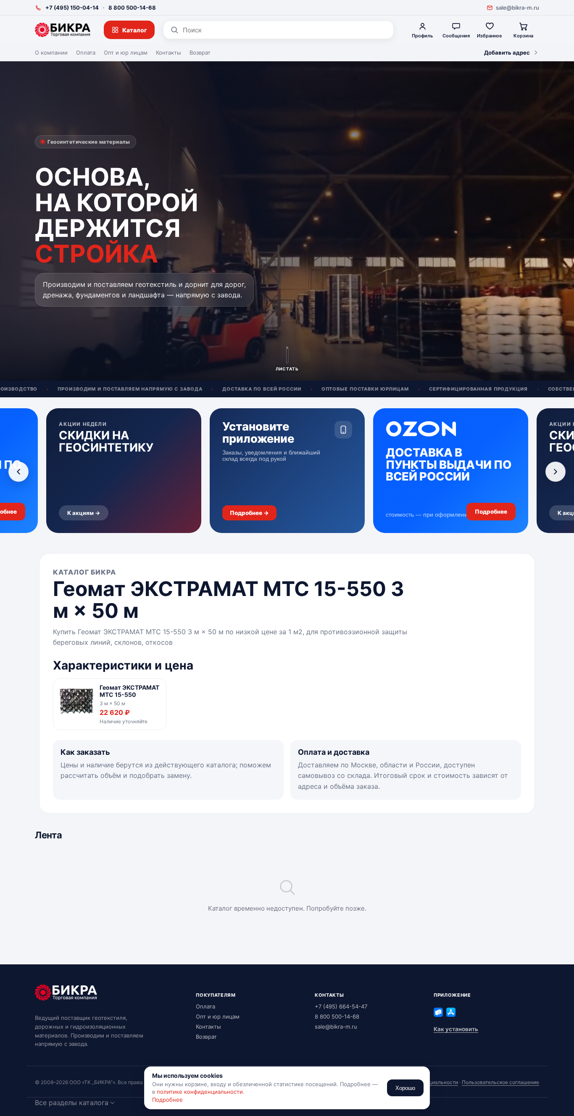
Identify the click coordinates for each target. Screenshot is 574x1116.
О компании (51, 52)
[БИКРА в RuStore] (438, 1012)
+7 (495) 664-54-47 (341, 1006)
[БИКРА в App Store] (451, 1012)
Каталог (134, 30)
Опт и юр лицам (125, 52)
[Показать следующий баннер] (555, 472)
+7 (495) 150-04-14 (72, 7)
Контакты (168, 52)
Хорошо (405, 1088)
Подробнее (167, 1099)
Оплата (85, 52)
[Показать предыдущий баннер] (18, 472)
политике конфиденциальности (200, 1091)
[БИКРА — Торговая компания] (62, 30)
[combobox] (285, 30)
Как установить (456, 1029)
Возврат (200, 52)
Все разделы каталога (71, 1102)
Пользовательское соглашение (500, 1082)
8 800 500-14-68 (132, 7)
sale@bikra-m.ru (517, 7)
